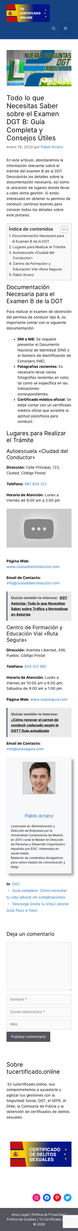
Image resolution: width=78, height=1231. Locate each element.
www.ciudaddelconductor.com (33, 567)
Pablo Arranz (23, 275)
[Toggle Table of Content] (62, 229)
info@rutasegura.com (25, 749)
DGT (16, 884)
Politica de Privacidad (48, 1214)
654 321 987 (35, 666)
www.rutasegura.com (49, 699)
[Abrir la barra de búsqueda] (54, 28)
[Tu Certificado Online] (28, 13)
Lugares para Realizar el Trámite (39, 247)
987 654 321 (35, 484)
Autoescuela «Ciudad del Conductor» (33, 255)
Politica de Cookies (21, 1219)
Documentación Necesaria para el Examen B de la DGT (38, 238)
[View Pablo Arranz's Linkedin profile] (39, 803)
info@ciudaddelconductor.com (33, 583)
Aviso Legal (20, 1214)
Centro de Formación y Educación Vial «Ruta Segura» (37, 266)
